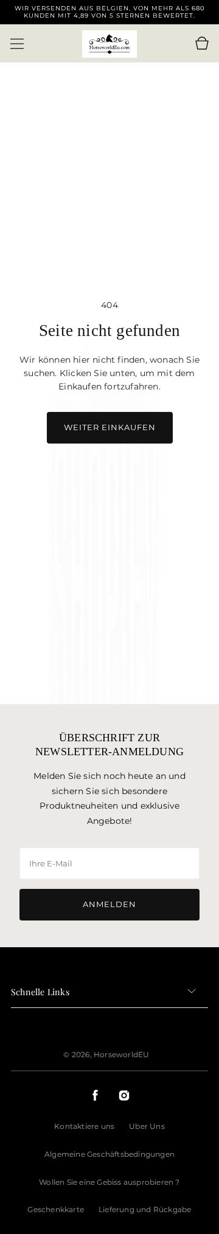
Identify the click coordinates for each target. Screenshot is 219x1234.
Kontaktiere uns (84, 1126)
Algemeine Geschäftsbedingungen (109, 1154)
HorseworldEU (121, 1054)
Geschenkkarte (55, 1209)
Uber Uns (147, 1126)
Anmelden (109, 904)
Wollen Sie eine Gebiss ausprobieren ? (109, 1182)
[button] (17, 43)
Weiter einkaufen (110, 427)
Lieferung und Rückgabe (145, 1209)
